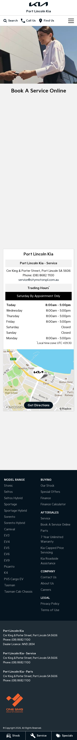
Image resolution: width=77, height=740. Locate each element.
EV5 (6, 548)
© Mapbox (65, 408)
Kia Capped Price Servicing (52, 550)
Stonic (8, 485)
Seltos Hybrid (13, 498)
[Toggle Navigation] (71, 21)
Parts (44, 531)
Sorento (9, 517)
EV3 (6, 535)
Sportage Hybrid (15, 510)
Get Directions (38, 405)
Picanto (9, 566)
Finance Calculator (53, 504)
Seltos (8, 492)
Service (45, 518)
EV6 (7, 554)
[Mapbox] (14, 407)
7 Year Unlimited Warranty (52, 539)
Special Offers (50, 492)
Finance (46, 498)
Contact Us (48, 577)
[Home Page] (38, 4)
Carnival (9, 529)
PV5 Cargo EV (13, 579)
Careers (46, 590)
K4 (6, 573)
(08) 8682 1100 (43, 275)
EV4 (7, 542)
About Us (47, 583)
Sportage (10, 504)
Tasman (9, 585)
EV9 (7, 560)
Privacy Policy (50, 604)
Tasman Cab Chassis (18, 591)
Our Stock (47, 485)
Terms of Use (50, 610)
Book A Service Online (55, 524)
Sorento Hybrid (14, 523)
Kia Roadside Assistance (49, 561)
